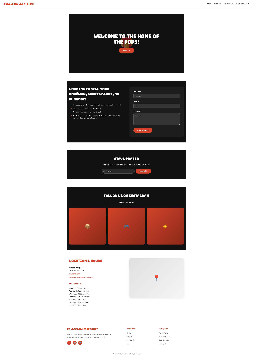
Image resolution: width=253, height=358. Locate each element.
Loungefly (163, 343)
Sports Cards (164, 340)
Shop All (217, 4)
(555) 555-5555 (74, 274)
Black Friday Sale (242, 4)
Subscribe (143, 171)
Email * (136, 101)
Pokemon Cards (165, 336)
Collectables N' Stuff (19, 3)
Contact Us (228, 4)
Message (136, 111)
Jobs (128, 343)
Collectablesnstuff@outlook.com (81, 278)
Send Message (142, 130)
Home (209, 4)
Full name (137, 92)
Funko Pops (163, 333)
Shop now (126, 50)
